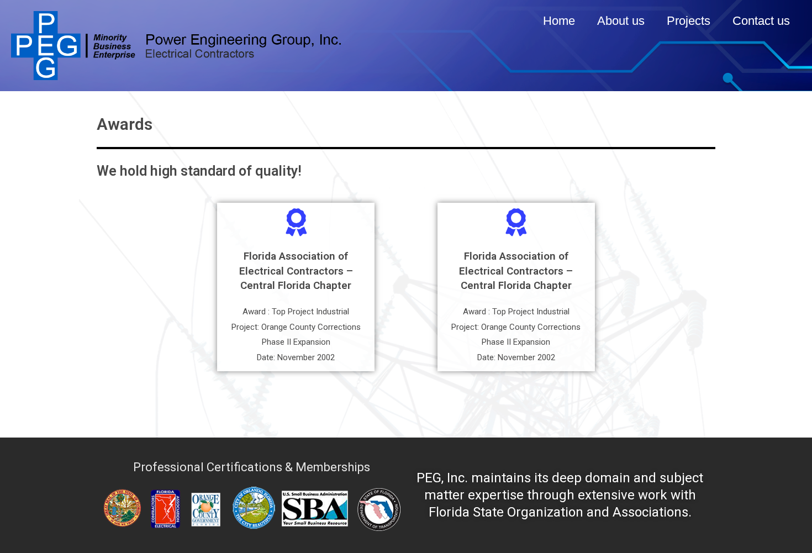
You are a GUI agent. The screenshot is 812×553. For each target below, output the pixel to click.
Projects (688, 21)
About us (621, 21)
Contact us (761, 21)
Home (559, 21)
